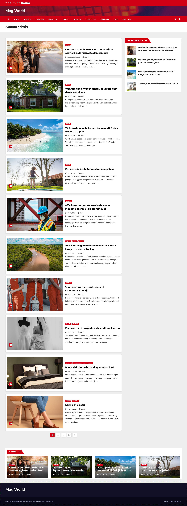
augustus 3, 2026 (74, 57)
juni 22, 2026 (72, 371)
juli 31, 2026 (72, 96)
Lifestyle (90, 19)
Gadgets (52, 19)
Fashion (40, 19)
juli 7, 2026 (71, 213)
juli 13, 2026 (72, 173)
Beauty (68, 323)
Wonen (77, 19)
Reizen (66, 19)
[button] (175, 19)
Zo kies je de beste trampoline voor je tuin (89, 169)
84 (69, 435)
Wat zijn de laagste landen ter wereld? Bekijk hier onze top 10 (115, 470)
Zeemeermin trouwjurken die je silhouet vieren (92, 328)
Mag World (15, 10)
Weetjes (80, 241)
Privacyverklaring (175, 501)
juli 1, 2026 (71, 253)
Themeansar (49, 501)
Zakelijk (105, 19)
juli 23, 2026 (72, 135)
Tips (116, 19)
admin (86, 57)
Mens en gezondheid (80, 363)
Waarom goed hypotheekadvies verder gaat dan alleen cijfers (68, 470)
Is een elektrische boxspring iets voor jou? (89, 367)
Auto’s (27, 19)
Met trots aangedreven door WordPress (17, 501)
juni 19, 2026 (72, 409)
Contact (126, 19)
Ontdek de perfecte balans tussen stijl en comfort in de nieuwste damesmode (27, 470)
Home (16, 19)
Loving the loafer (75, 404)
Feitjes (68, 123)
